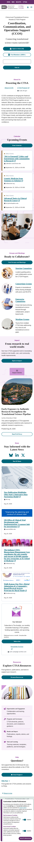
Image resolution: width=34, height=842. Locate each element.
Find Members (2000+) (18, 54)
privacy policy (22, 807)
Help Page (5, 781)
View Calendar (17, 145)
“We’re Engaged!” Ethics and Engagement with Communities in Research (17, 158)
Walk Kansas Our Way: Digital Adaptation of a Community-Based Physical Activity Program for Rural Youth (16, 587)
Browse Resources (17, 677)
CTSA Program (22, 88)
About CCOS (9, 88)
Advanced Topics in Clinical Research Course (15, 199)
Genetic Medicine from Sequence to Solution (13, 179)
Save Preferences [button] (25, 838)
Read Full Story (17, 434)
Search (17, 67)
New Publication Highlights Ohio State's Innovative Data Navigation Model (15, 494)
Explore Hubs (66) (18, 48)
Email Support (17, 774)
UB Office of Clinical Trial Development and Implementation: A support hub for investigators (17, 523)
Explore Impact (17, 361)
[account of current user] (27, 7)
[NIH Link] (10, 7)
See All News (17, 461)
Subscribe (17, 641)
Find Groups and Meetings (17, 262)
